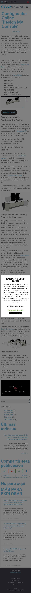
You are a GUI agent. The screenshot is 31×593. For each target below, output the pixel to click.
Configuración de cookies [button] (15, 310)
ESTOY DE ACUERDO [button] (15, 313)
